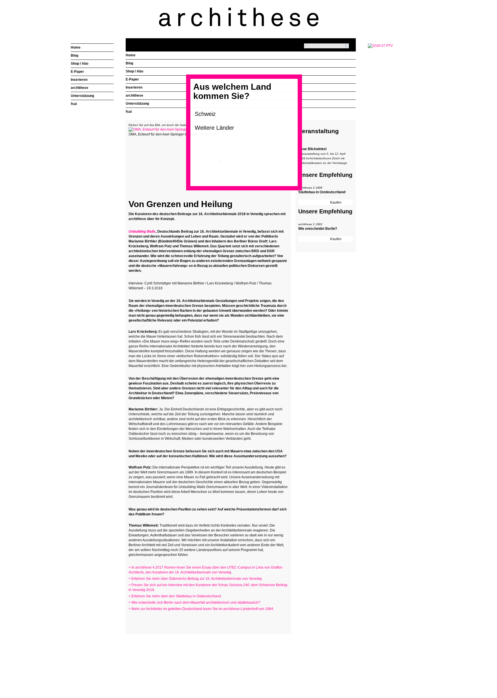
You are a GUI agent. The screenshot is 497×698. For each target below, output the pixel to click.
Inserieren (134, 87)
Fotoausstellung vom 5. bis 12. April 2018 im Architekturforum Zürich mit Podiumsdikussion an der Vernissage (322, 158)
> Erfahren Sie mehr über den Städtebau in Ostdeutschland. (175, 596)
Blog (129, 63)
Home (130, 55)
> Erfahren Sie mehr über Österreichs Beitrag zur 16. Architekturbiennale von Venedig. (196, 579)
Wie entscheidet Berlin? (317, 229)
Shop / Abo (134, 71)
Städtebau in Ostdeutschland (321, 192)
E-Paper (132, 79)
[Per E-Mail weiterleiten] (149, 620)
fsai (129, 112)
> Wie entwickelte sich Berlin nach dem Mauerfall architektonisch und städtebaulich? (194, 603)
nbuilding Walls (143, 232)
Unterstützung (137, 104)
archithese (134, 95)
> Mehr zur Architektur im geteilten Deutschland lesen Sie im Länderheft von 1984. (201, 609)
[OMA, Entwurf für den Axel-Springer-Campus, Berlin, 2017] (176, 129)
